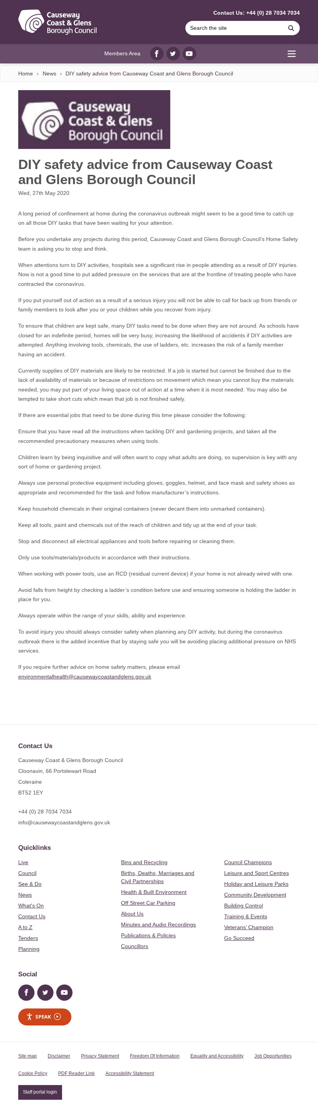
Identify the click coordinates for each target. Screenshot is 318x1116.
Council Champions (248, 862)
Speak (43, 1016)
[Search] (291, 28)
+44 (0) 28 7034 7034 (45, 811)
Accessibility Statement (129, 1073)
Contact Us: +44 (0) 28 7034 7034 (256, 13)
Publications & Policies (148, 935)
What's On (31, 905)
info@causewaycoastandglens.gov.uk (64, 822)
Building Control (243, 905)
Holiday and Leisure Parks (256, 884)
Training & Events (245, 916)
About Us (132, 914)
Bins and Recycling (144, 862)
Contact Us (31, 916)
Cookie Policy (32, 1073)
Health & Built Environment (154, 892)
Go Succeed (239, 938)
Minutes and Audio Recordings (158, 924)
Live (23, 862)
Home (25, 73)
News (49, 73)
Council (27, 873)
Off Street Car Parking (148, 903)
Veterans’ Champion (248, 927)
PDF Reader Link (76, 1073)
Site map (27, 1056)
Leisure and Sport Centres (256, 873)
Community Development (255, 895)
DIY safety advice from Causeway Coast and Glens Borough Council (149, 73)
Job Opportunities (273, 1056)
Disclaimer (59, 1056)
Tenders (28, 938)
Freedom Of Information (155, 1056)
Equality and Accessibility (217, 1056)
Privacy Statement (100, 1056)
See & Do (29, 884)
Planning (29, 949)
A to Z (25, 927)
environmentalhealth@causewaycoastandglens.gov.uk (84, 676)
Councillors (134, 946)
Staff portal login (40, 1092)
